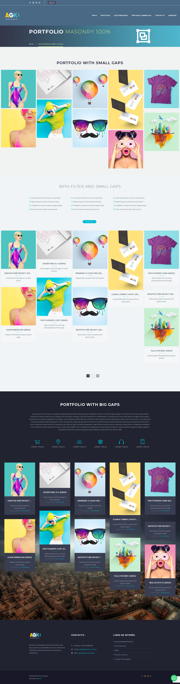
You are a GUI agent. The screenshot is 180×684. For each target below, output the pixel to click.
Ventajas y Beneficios (141, 15)
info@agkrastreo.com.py (88, 649)
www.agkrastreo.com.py (86, 653)
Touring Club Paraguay (123, 659)
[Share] (36, 2)
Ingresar (51, 3)
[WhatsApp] (39, 2)
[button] (174, 678)
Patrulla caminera (121, 655)
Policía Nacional (120, 646)
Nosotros (105, 15)
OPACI (117, 650)
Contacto (160, 15)
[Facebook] (30, 2)
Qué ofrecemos (121, 15)
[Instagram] (33, 2)
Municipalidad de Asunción (124, 641)
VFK (40, 679)
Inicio (94, 15)
